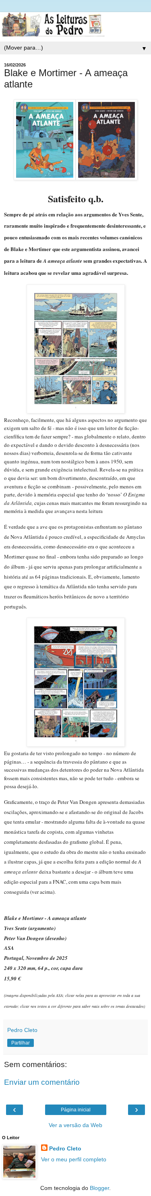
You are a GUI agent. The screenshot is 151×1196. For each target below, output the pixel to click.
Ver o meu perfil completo (73, 1159)
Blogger (99, 1188)
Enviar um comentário (42, 1082)
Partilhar (20, 1043)
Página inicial (76, 1110)
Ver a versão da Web (75, 1125)
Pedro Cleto (65, 1148)
